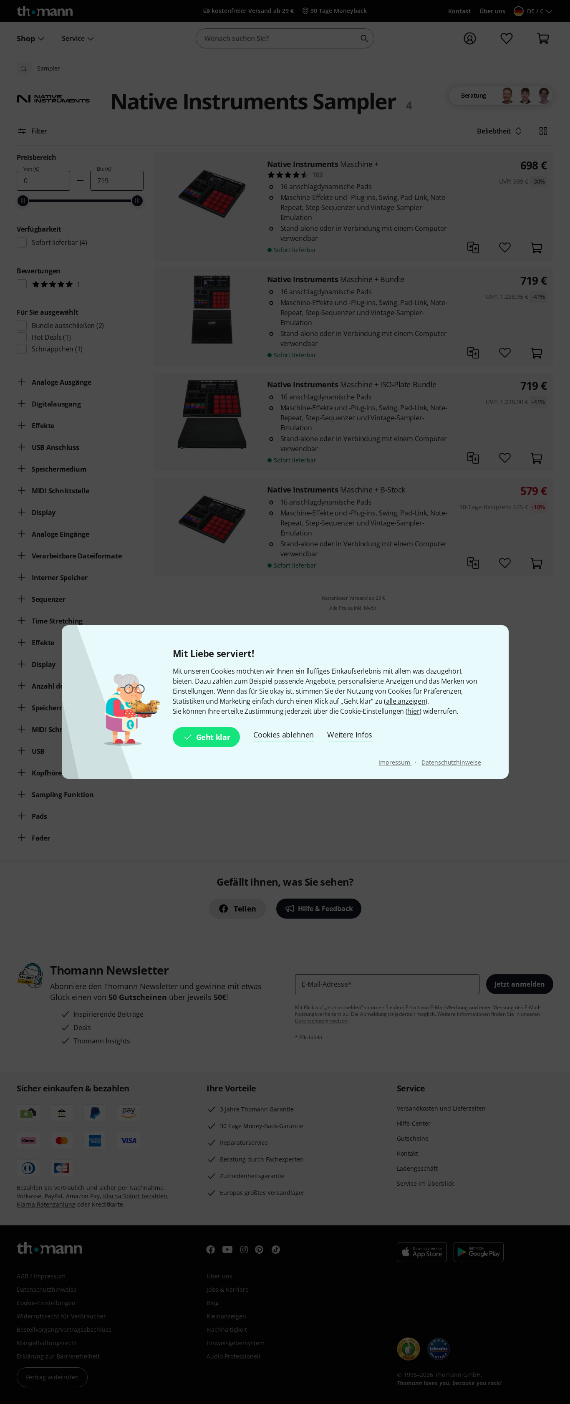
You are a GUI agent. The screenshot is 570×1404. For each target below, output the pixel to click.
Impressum (394, 762)
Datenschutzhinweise (451, 762)
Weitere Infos (349, 735)
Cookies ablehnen (283, 735)
